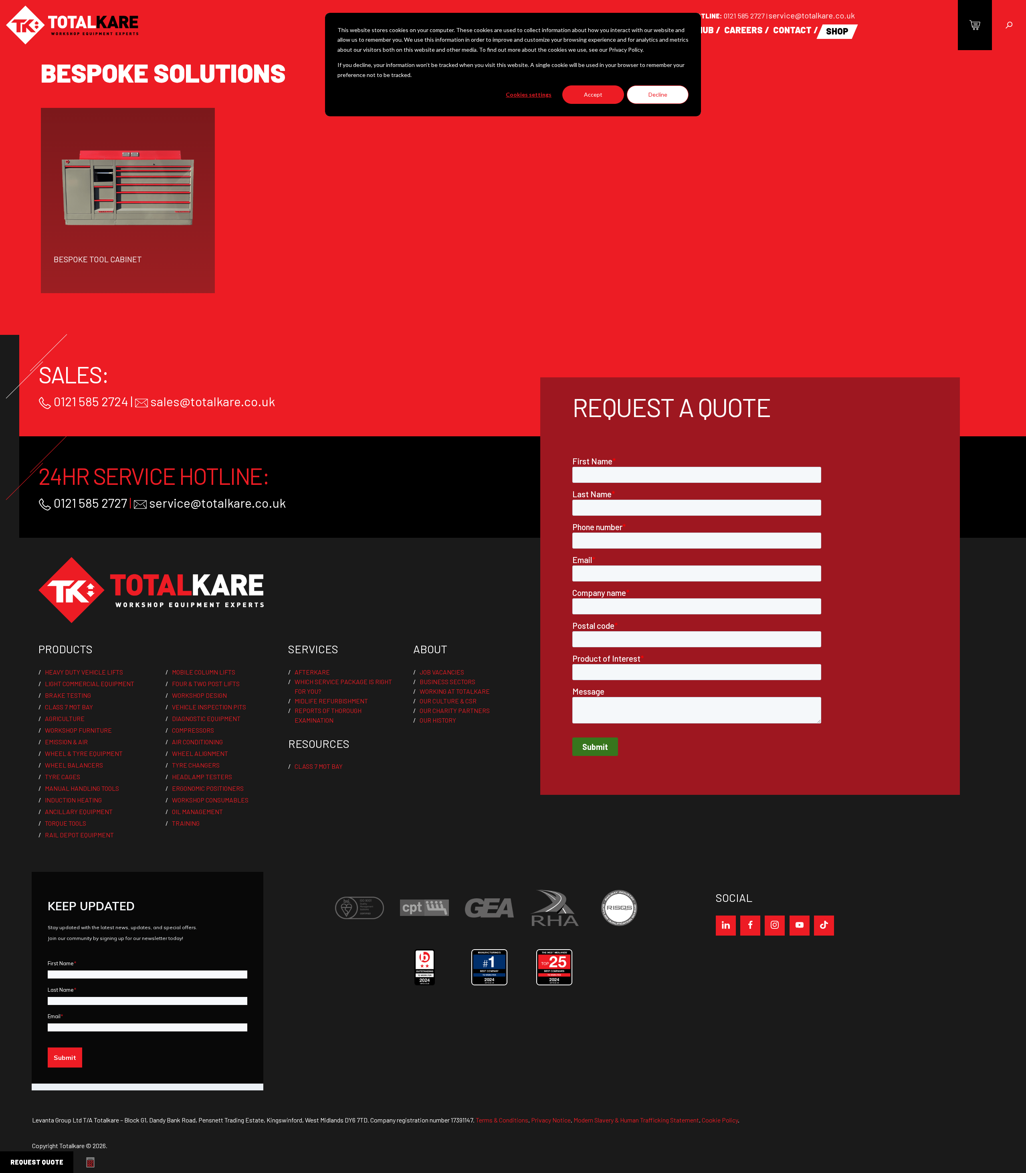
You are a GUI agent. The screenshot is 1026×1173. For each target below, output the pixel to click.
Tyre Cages (62, 776)
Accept (593, 94)
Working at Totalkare (455, 691)
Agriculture (65, 718)
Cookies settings (528, 94)
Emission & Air (66, 742)
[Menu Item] (726, 926)
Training (186, 823)
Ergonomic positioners (208, 788)
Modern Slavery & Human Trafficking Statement (636, 1120)
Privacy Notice (551, 1120)
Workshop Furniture (78, 730)
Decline (657, 94)
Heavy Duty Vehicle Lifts (84, 672)
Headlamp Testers (202, 776)
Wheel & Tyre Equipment (84, 753)
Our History (438, 720)
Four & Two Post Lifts (206, 683)
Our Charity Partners (455, 710)
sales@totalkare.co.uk (211, 401)
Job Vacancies (442, 672)
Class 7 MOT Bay (69, 707)
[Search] (1009, 25)
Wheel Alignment (200, 753)
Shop (837, 31)
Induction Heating (73, 800)
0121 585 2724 (89, 401)
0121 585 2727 (744, 15)
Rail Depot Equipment (79, 835)
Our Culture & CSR (448, 701)
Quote (36, 1162)
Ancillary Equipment (79, 811)
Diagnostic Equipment (206, 718)
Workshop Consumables (210, 800)
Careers (743, 29)
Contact (792, 29)
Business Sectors (447, 681)
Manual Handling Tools (82, 788)
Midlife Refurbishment (331, 701)
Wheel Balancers (74, 765)
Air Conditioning (197, 742)
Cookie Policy (720, 1120)
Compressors (193, 730)
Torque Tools (65, 823)
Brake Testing (68, 695)
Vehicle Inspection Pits (209, 707)
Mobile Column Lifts (203, 672)
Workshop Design (199, 695)
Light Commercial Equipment (89, 683)
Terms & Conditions (502, 1120)
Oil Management (197, 811)
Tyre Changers (196, 765)
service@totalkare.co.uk (812, 15)
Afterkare (312, 672)
